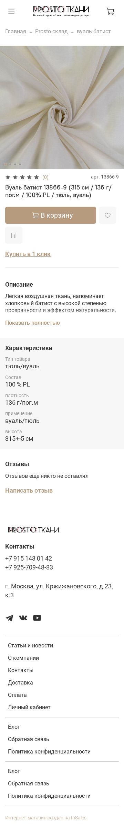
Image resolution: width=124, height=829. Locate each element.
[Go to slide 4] (20, 164)
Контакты (20, 670)
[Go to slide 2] (10, 164)
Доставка (20, 682)
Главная (15, 31)
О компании (23, 658)
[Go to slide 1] (5, 164)
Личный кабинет (29, 707)
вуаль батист (94, 31)
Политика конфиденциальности (49, 751)
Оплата (17, 695)
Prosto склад (51, 31)
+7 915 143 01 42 (28, 558)
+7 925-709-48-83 (29, 567)
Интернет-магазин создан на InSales (45, 818)
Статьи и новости (30, 645)
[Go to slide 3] (15, 164)
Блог (14, 727)
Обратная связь (28, 739)
